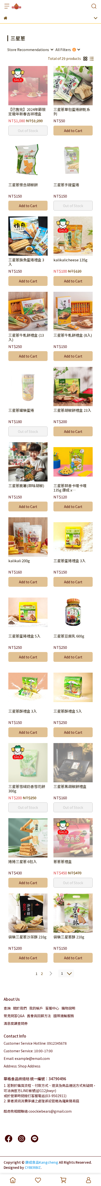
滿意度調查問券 (16, 1023)
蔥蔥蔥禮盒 (62, 861)
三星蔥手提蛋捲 (66, 185)
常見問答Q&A (14, 1015)
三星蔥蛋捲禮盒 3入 (69, 561)
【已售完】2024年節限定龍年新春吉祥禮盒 (27, 111)
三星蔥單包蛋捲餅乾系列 (71, 111)
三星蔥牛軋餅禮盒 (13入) (26, 337)
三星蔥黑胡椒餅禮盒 (70, 786)
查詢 (7, 1008)
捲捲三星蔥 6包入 (22, 861)
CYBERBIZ (33, 1167)
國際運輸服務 (63, 1015)
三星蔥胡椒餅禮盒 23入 (72, 410)
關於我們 (20, 1008)
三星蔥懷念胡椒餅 (23, 185)
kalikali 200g (19, 561)
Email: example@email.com (27, 1058)
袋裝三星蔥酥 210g (68, 937)
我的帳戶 (36, 1008)
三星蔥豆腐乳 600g (68, 636)
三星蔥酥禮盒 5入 (67, 711)
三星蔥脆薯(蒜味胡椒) (26, 485)
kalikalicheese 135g (70, 260)
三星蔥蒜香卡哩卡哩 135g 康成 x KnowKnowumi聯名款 (72, 487)
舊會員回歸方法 (39, 1015)
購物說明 (68, 1008)
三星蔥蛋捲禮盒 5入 (24, 636)
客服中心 (52, 1008)
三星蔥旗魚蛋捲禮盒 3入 (26, 262)
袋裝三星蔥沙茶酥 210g (27, 937)
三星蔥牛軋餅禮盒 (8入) (72, 335)
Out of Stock (28, 130)
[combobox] (30, 49)
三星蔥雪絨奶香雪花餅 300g (26, 788)
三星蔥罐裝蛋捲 (21, 410)
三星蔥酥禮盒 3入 (22, 711)
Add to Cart (73, 130)
